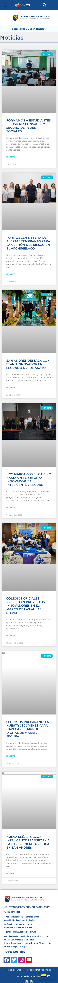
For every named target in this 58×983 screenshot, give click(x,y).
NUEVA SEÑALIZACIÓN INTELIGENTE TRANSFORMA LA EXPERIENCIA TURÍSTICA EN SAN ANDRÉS (28, 842)
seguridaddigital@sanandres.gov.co (20, 932)
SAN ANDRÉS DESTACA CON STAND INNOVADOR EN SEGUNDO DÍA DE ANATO (28, 364)
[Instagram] (21, 960)
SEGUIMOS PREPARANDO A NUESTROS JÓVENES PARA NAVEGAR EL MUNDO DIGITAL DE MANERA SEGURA (27, 729)
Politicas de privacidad (29, 976)
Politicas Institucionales (39, 970)
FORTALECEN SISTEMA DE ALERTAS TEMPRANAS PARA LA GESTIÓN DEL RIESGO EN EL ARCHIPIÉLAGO (28, 243)
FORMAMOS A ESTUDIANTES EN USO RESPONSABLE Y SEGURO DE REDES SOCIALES (28, 126)
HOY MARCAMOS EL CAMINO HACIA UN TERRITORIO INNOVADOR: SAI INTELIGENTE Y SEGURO (28, 479)
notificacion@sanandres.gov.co (18, 924)
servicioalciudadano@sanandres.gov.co (21, 917)
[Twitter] (14, 960)
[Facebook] (7, 960)
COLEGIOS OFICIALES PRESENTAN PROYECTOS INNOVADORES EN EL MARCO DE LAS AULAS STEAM (25, 606)
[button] (5, 5)
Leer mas (10, 157)
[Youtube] (29, 960)
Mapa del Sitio (13, 970)
